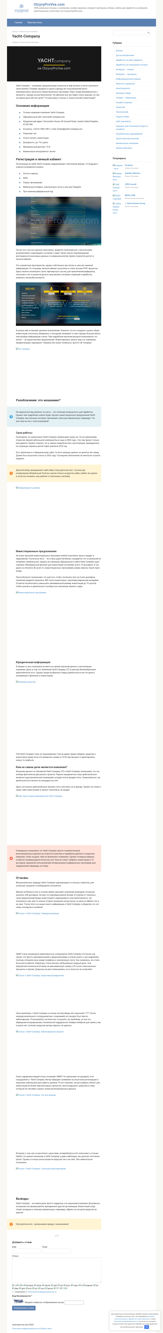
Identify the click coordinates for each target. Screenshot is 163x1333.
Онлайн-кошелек (124, 102)
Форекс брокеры (124, 148)
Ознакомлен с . (36, 1292)
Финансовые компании (29, 42)
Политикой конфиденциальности (42, 1292)
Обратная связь (34, 22)
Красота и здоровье (125, 83)
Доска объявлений (125, 55)
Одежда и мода (123, 93)
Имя (14, 1247)
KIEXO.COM (130, 195)
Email (44, 1247)
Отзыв (15, 1256)
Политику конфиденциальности (126, 1321)
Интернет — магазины (126, 74)
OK (147, 1327)
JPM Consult (130, 184)
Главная (18, 22)
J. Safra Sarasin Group (135, 203)
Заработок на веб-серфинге (129, 60)
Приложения (122, 112)
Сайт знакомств (123, 121)
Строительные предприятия (129, 134)
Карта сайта (46, 1329)
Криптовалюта (123, 88)
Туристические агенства (127, 138)
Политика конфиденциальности (26, 1329)
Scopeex (129, 165)
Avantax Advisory (132, 173)
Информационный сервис (128, 79)
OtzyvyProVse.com (49, 4)
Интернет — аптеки (125, 69)
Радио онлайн (122, 116)
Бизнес (119, 50)
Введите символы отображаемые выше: (44, 1302)
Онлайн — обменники (126, 98)
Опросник (120, 107)
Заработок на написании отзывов (132, 65)
